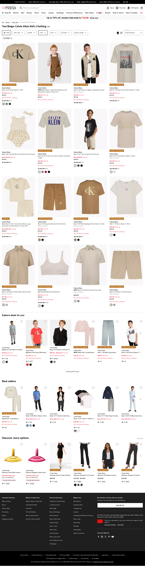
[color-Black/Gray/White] (75, 431)
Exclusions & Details (110, 524)
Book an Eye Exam (55, 536)
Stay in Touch (53, 526)
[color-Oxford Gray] (54, 362)
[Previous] (4, 63)
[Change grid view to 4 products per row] (118, 33)
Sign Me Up (120, 505)
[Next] (33, 63)
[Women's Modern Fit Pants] (132, 456)
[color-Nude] (39, 306)
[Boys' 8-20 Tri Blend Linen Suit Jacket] (132, 399)
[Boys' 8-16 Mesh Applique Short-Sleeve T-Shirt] (90, 197)
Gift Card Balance (31, 512)
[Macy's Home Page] (9, 8)
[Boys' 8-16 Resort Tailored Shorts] (126, 265)
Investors (75, 512)
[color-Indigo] (81, 485)
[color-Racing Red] (46, 172)
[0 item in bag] (141, 8)
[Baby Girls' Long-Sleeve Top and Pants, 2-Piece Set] (84, 333)
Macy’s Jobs (76, 519)
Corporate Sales (77, 505)
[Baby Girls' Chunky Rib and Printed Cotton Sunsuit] (19, 129)
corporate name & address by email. (103, 561)
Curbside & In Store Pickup (57, 501)
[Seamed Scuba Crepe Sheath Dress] (60, 456)
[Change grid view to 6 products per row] (121, 33)
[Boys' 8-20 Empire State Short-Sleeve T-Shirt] (126, 63)
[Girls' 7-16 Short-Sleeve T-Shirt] (126, 197)
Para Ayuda (5, 512)
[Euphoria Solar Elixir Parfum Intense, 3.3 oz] (12, 456)
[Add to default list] (21, 321)
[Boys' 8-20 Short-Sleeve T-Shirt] (19, 63)
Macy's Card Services (32, 515)
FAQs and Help (6, 501)
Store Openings (54, 533)
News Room (76, 522)
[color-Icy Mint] (114, 172)
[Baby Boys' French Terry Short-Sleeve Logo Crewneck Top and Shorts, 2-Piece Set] (19, 197)
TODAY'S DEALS (20, 2)
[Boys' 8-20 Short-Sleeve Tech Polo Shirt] (36, 399)
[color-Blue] (42, 172)
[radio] (3, 103)
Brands (8, 22)
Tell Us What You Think (56, 540)
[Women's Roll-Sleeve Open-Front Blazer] (108, 456)
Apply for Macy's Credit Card (34, 501)
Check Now (120, 524)
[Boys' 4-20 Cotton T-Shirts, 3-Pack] (84, 399)
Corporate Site (77, 508)
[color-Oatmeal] (111, 172)
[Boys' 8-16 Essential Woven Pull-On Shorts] (54, 197)
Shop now (94, 18)
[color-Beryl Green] (7, 104)
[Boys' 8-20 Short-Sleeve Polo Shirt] (90, 265)
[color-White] (75, 301)
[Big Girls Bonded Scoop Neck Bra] (54, 265)
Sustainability (77, 529)
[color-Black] (49, 172)
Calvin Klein (15, 22)
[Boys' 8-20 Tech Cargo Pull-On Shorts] (90, 129)
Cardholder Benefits (31, 505)
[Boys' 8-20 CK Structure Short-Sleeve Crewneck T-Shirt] (54, 129)
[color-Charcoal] (78, 485)
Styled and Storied (78, 533)
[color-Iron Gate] (78, 165)
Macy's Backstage (55, 512)
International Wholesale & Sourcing (83, 515)
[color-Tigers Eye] (39, 240)
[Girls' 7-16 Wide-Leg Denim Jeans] (108, 333)
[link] (19, 96)
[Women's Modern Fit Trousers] (84, 456)
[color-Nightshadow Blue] (10, 104)
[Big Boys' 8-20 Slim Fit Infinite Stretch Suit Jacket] (12, 333)
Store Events (53, 529)
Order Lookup (6, 508)
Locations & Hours (55, 505)
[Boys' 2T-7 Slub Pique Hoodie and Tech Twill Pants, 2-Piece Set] (108, 399)
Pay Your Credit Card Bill (33, 519)
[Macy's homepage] (3, 22)
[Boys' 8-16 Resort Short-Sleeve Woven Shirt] (19, 265)
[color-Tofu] (111, 235)
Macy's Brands (54, 515)
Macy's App (53, 508)
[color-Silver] (3, 362)
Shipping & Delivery (7, 519)
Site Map (76, 526)
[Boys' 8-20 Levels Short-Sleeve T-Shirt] (126, 129)
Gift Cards (28, 508)
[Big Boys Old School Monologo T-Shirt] (36, 333)
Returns (4, 515)
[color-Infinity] (7, 305)
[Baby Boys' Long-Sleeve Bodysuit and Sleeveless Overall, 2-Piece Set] (54, 63)
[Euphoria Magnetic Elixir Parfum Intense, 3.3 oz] (36, 456)
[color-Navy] (7, 362)
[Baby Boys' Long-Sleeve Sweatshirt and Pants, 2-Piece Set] (12, 399)
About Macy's (77, 501)
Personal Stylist (54, 522)
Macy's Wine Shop (55, 519)
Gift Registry (53, 544)
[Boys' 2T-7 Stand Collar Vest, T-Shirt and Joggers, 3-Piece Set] (60, 399)
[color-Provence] (27, 425)
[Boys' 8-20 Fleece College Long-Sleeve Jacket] (90, 63)
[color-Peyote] (39, 172)
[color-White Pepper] (3, 104)
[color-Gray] (78, 301)
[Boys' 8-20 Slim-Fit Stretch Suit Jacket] (60, 333)
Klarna (4, 505)
